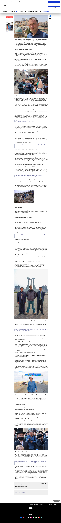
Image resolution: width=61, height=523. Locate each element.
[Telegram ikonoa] (33, 517)
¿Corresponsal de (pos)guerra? (21, 484)
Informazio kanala (56, 504)
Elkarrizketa (44, 483)
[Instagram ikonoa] (23, 517)
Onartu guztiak (54, 2)
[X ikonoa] (26, 517)
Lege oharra (36, 504)
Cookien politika (50, 504)
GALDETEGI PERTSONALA (20, 492)
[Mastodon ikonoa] (28, 517)
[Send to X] (50, 18)
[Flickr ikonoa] (31, 517)
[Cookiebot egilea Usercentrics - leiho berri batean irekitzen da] (5, 11)
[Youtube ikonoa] (39, 517)
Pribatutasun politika (43, 504)
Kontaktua (31, 504)
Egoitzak (30, 514)
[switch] (25, 11)
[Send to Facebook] (50, 16)
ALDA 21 (7, 31)
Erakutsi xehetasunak (46, 11)
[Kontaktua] (41, 517)
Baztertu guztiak (54, 7)
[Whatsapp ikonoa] (36, 517)
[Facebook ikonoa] (21, 517)
